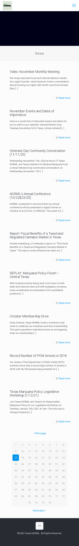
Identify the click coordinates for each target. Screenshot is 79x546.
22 (50, 457)
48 (63, 477)
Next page (38, 510)
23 (56, 457)
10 (22, 451)
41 (16, 477)
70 (50, 496)
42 (22, 477)
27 (29, 464)
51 (29, 483)
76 (50, 502)
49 (16, 483)
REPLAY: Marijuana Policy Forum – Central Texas (34, 275)
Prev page (40, 433)
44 (36, 477)
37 (43, 470)
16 (63, 451)
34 (22, 470)
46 (50, 477)
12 (36, 451)
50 (22, 483)
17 (16, 457)
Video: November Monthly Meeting (35, 72)
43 (29, 477)
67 (29, 496)
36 (36, 470)
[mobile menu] (74, 5)
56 (63, 483)
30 (50, 464)
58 (22, 489)
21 (43, 457)
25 (16, 464)
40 (63, 470)
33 (16, 470)
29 (43, 464)
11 (29, 451)
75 (43, 502)
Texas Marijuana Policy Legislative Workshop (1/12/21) (34, 393)
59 (29, 489)
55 (56, 483)
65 (16, 496)
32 (63, 464)
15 (56, 451)
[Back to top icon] (39, 526)
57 (16, 489)
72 (63, 496)
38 (50, 470)
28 (36, 464)
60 (36, 489)
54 (50, 483)
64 (63, 489)
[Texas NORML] (7, 5)
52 (36, 483)
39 (56, 470)
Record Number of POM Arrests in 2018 (38, 356)
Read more (64, 98)
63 (56, 489)
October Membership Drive (29, 316)
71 (56, 496)
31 (56, 464)
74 (36, 502)
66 (22, 496)
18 (22, 457)
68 (36, 496)
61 (43, 489)
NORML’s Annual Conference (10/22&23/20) (30, 195)
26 (22, 464)
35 (29, 470)
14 (50, 451)
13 (43, 451)
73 (29, 502)
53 (43, 483)
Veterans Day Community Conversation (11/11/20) (37, 152)
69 (43, 496)
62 (50, 489)
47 (56, 477)
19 (29, 457)
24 (63, 457)
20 (36, 457)
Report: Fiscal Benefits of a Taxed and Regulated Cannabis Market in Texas (36, 235)
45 (43, 477)
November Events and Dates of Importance (32, 113)
